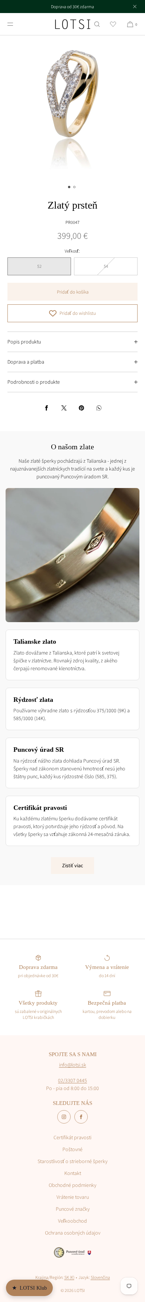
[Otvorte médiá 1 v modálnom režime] (72, 108)
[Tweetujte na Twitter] (64, 408)
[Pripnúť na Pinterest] (81, 408)
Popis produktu (24, 341)
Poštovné (72, 1149)
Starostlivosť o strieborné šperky (72, 1161)
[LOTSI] (72, 24)
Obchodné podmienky (72, 1185)
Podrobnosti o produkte (33, 381)
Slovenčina (100, 1277)
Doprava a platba (25, 361)
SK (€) (69, 1277)
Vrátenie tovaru (73, 1197)
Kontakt (72, 1173)
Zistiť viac (72, 865)
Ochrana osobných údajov (72, 1232)
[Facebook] (81, 1117)
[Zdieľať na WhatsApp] (99, 408)
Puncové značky (73, 1209)
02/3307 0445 (72, 1080)
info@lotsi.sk (72, 1064)
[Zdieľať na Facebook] (46, 408)
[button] (97, 24)
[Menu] (16, 24)
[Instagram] (64, 1117)
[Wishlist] (113, 24)
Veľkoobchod (72, 1220)
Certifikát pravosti (72, 1137)
